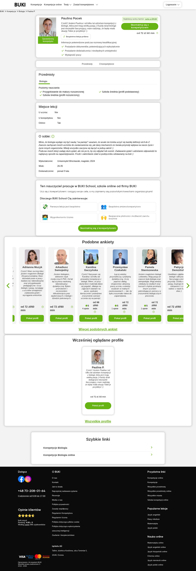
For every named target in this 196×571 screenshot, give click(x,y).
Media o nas (57, 500)
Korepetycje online (53, 4)
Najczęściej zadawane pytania (64, 491)
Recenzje (56, 495)
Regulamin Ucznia (59, 517)
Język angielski (153, 515)
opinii (27, 525)
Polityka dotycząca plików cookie (65, 522)
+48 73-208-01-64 (31, 491)
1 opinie (115, 308)
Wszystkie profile (98, 421)
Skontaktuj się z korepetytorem (140, 26)
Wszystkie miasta (154, 495)
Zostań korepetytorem (83, 4)
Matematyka (152, 523)
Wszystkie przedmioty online (159, 491)
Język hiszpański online (157, 551)
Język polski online (155, 565)
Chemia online (153, 556)
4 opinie (85, 308)
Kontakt (55, 482)
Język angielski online (156, 547)
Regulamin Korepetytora (62, 513)
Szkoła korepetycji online (157, 500)
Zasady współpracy (60, 509)
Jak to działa (57, 487)
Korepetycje (152, 482)
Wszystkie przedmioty (156, 487)
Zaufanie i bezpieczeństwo (63, 535)
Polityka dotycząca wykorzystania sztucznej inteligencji (66, 528)
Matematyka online (155, 543)
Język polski (152, 528)
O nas (54, 478)
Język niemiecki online (156, 560)
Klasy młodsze (153, 519)
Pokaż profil (32, 318)
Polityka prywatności (60, 504)
